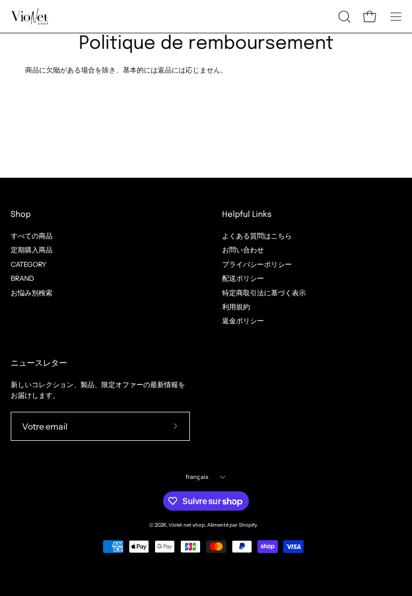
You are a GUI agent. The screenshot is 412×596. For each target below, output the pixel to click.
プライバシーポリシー (257, 264)
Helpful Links (246, 214)
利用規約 (236, 307)
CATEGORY (29, 264)
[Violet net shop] (29, 16)
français (197, 477)
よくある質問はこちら (257, 236)
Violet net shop (186, 525)
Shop (21, 214)
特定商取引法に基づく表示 (264, 292)
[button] (343, 16)
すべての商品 (32, 236)
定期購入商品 (32, 250)
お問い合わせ (243, 250)
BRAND (22, 278)
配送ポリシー (243, 278)
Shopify (247, 525)
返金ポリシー (243, 321)
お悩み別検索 (32, 292)
